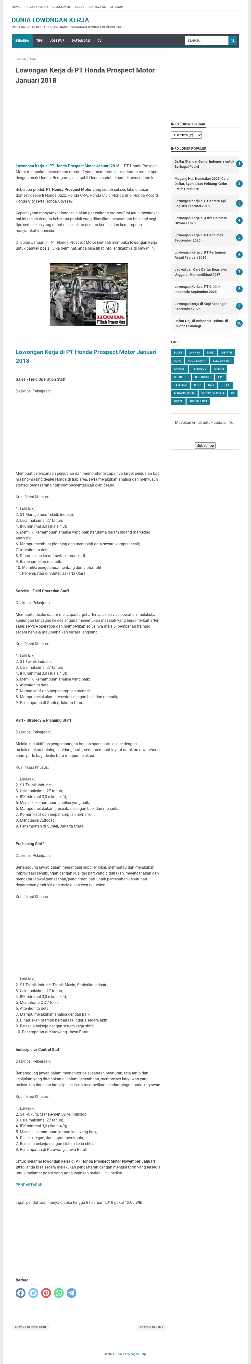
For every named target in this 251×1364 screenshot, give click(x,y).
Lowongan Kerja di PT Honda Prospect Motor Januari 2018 (67, 166)
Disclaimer (61, 7)
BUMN (178, 352)
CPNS (197, 385)
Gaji (211, 385)
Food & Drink (197, 360)
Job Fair (226, 352)
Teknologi (199, 368)
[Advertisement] (89, 125)
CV (99, 40)
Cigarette (181, 377)
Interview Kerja (212, 393)
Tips (39, 40)
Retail (225, 385)
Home (16, 7)
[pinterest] (46, 1293)
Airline (219, 368)
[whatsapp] (59, 1293)
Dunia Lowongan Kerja (50, 20)
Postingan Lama (151, 1327)
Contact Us (97, 7)
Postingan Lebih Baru (30, 1327)
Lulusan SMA (222, 360)
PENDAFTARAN (29, 1184)
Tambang (180, 385)
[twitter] (33, 1293)
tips (221, 377)
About (79, 7)
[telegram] (71, 1293)
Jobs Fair (57, 40)
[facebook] (20, 1293)
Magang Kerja (184, 393)
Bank (210, 352)
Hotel (178, 401)
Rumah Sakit (198, 401)
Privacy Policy (36, 7)
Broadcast (203, 377)
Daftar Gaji (81, 40)
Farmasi (179, 368)
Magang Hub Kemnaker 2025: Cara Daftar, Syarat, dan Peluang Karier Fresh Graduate (202, 184)
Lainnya (194, 352)
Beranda (22, 40)
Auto (177, 360)
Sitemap (116, 7)
